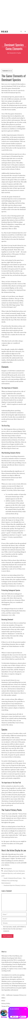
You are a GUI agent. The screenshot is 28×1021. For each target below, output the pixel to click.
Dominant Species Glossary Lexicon (15, 885)
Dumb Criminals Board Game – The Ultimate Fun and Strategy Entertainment (13, 880)
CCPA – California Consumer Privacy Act (13, 995)
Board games (8, 868)
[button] (21, 31)
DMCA (3, 998)
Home (3, 1001)
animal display (8, 871)
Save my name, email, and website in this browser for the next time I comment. (14, 929)
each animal (17, 873)
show (10, 71)
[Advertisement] (14, 15)
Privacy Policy (5, 1003)
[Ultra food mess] (4, 31)
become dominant (19, 871)
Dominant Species (7, 873)
